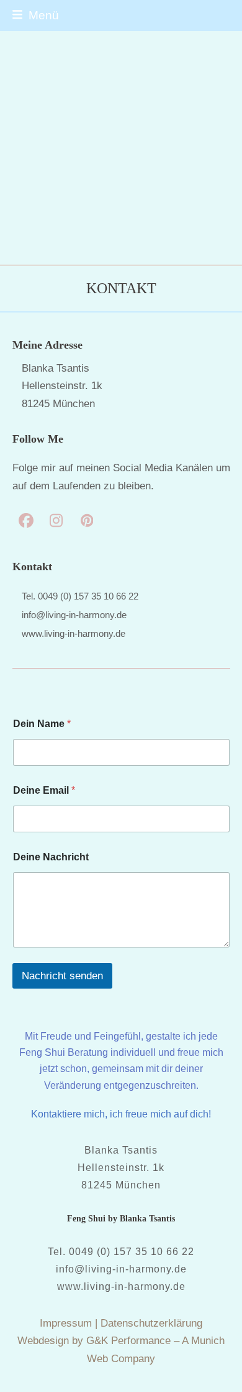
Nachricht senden (62, 976)
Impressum (66, 1323)
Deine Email (44, 790)
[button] (35, 15)
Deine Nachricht (51, 857)
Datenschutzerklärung (151, 1323)
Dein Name (42, 723)
